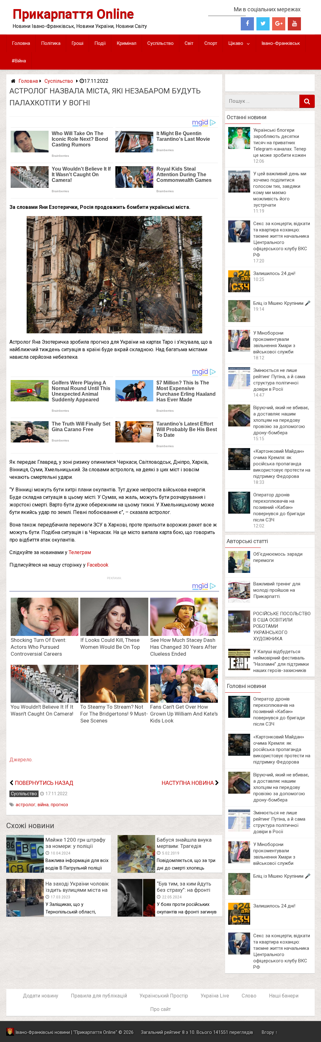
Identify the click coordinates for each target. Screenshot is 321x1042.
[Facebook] (247, 23)
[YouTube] (294, 23)
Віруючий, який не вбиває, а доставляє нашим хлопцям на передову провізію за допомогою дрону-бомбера (281, 420)
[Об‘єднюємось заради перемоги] (239, 571)
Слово (249, 996)
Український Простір (163, 996)
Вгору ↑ (269, 1032)
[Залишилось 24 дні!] (239, 291)
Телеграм (80, 552)
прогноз (59, 804)
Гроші (77, 43)
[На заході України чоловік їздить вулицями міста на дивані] (25, 915)
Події (100, 43)
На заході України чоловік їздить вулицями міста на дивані (77, 890)
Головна (21, 43)
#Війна (19, 61)
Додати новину (40, 996)
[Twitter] (263, 23)
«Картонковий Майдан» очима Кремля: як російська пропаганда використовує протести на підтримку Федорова (281, 463)
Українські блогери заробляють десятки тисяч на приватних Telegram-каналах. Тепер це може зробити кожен (279, 142)
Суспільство (160, 43)
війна (43, 804)
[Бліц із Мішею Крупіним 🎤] (239, 320)
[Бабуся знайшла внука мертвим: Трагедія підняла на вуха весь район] (136, 871)
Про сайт (160, 1009)
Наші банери (283, 996)
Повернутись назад (44, 783)
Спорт (210, 43)
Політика (51, 43)
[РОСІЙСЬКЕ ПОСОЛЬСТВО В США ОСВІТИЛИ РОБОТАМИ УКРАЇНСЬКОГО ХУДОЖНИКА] (239, 631)
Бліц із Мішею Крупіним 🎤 (282, 303)
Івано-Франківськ (280, 43)
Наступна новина (188, 783)
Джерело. (21, 760)
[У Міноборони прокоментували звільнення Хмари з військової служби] (239, 350)
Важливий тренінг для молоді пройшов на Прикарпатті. (276, 590)
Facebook (97, 565)
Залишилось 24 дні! (274, 273)
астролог (25, 804)
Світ (189, 43)
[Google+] (278, 23)
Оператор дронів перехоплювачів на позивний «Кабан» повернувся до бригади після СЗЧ (279, 507)
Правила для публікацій (99, 996)
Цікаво (235, 43)
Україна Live (215, 996)
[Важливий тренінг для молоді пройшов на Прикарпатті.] (239, 601)
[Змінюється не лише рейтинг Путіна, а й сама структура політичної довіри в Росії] (239, 387)
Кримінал (126, 43)
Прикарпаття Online (73, 14)
